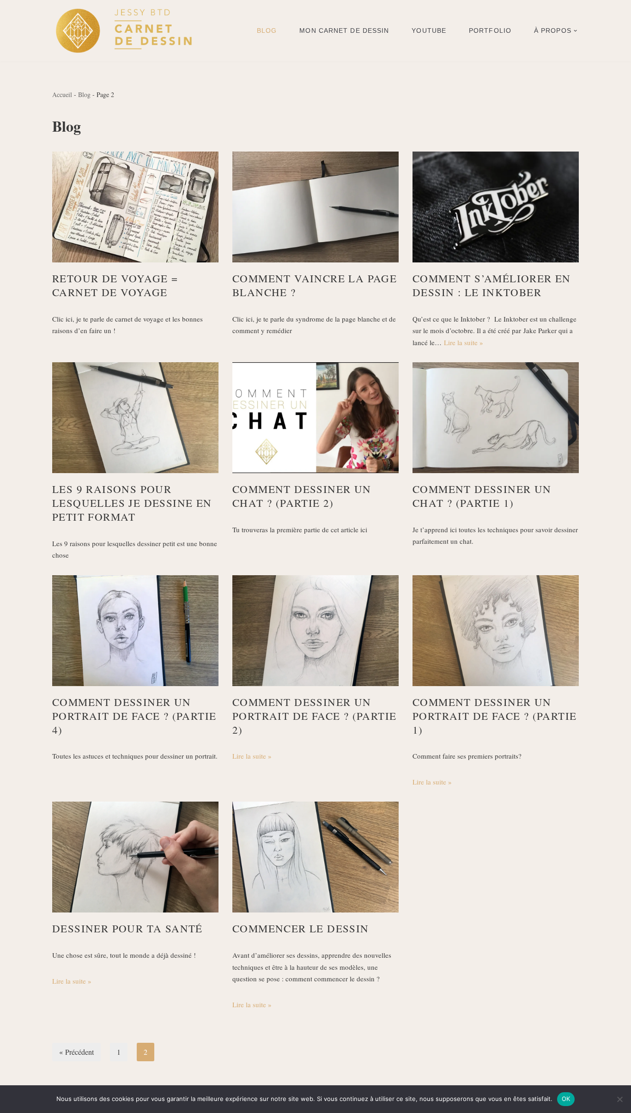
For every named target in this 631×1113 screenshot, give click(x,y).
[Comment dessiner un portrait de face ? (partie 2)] (315, 630)
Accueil (62, 94)
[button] (575, 30)
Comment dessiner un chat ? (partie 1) (482, 496)
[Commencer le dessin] (315, 857)
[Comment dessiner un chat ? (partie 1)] (496, 417)
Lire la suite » (463, 342)
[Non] (619, 1099)
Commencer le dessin (300, 928)
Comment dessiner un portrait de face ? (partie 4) (134, 715)
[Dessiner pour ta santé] (135, 857)
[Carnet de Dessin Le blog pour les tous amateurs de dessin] (123, 30)
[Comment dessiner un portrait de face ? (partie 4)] (135, 630)
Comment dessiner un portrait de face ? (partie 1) (494, 715)
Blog (267, 30)
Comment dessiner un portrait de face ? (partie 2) (314, 715)
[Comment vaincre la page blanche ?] (315, 207)
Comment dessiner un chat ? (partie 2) (301, 496)
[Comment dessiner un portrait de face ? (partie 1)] (496, 630)
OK (566, 1098)
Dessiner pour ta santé (127, 928)
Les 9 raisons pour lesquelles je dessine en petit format (132, 502)
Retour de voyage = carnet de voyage (115, 285)
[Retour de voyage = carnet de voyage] (135, 207)
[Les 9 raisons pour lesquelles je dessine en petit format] (135, 417)
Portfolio (490, 30)
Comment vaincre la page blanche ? (314, 285)
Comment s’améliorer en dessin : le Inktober (492, 285)
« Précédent (76, 1052)
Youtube (429, 30)
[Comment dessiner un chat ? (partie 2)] (315, 417)
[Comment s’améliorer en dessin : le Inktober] (496, 207)
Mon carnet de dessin (344, 30)
